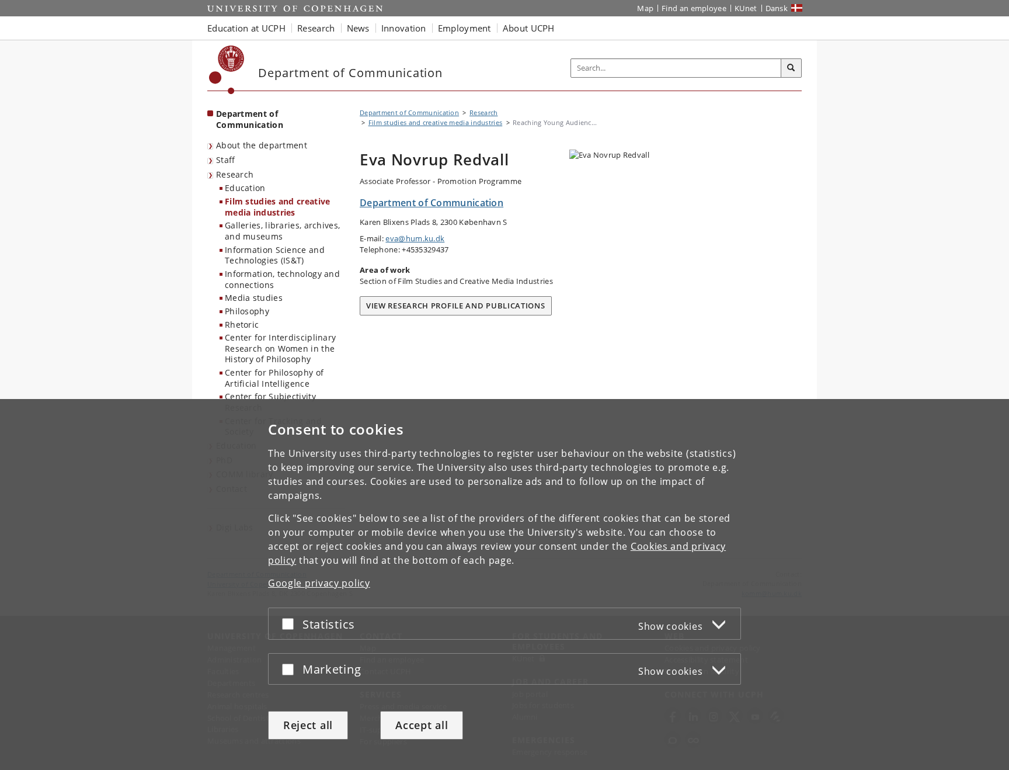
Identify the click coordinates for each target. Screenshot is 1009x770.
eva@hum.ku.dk (414, 238)
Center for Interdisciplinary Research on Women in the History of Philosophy (280, 348)
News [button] (358, 28)
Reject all (308, 725)
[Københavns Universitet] (227, 70)
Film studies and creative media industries (277, 207)
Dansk (777, 8)
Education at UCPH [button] (246, 28)
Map (645, 8)
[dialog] (504, 584)
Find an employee (694, 8)
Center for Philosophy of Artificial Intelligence (274, 378)
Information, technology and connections (282, 279)
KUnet (746, 8)
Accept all (421, 725)
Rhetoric (242, 324)
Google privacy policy (319, 583)
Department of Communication (249, 119)
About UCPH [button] (529, 28)
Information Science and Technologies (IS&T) (275, 255)
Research (234, 174)
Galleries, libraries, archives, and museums (282, 231)
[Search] (791, 68)
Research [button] (316, 28)
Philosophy (247, 311)
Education (245, 187)
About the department (261, 145)
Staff (225, 159)
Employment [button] (464, 28)
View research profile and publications (455, 305)
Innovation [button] (403, 28)
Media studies (254, 297)
